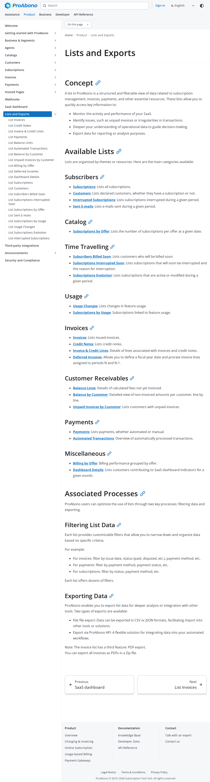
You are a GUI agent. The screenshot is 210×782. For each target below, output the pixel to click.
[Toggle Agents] (55, 48)
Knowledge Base (129, 735)
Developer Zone (129, 741)
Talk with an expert (178, 735)
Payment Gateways (78, 760)
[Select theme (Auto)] (202, 5)
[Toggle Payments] (55, 84)
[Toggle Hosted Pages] (55, 92)
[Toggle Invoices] (55, 77)
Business (45, 14)
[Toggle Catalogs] (55, 55)
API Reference (83, 14)
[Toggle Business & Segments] (55, 40)
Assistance (12, 14)
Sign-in (160, 5)
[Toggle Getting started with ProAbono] (55, 33)
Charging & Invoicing (79, 741)
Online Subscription (78, 748)
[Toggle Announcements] (55, 253)
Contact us (172, 741)
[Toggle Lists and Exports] (55, 114)
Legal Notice (108, 772)
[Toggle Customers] (55, 62)
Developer (63, 14)
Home (69, 35)
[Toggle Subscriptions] (55, 70)
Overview (71, 735)
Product (29, 14)
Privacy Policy (159, 772)
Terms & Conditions (133, 772)
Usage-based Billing (78, 754)
